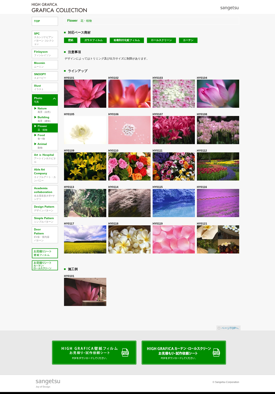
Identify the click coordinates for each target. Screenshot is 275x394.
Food (41, 136)
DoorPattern (41, 235)
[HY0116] (218, 203)
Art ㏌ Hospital (45, 158)
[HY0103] (174, 94)
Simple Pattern (44, 219)
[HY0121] (218, 239)
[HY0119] (174, 239)
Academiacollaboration (44, 194)
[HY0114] (129, 203)
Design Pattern (44, 208)
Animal (42, 145)
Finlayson (42, 53)
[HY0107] (174, 130)
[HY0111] (174, 166)
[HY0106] (129, 130)
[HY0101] (85, 94)
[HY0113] (85, 203)
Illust (39, 87)
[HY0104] (218, 94)
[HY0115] (174, 203)
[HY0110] (129, 166)
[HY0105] (85, 130)
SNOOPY (40, 76)
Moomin (39, 64)
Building (45, 119)
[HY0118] (129, 239)
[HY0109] (85, 166)
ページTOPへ (230, 328)
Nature (45, 110)
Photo (38, 99)
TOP (37, 21)
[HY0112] (218, 166)
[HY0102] (129, 94)
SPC (44, 38)
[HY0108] (218, 130)
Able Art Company (45, 175)
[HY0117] (85, 239)
